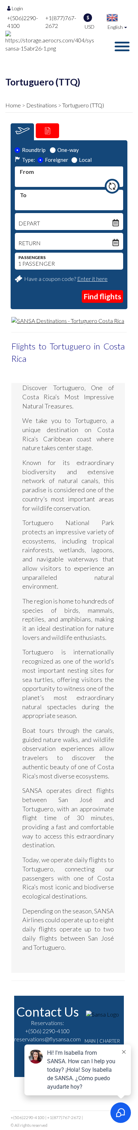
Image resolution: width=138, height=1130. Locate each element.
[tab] (22, 131)
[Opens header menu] (122, 46)
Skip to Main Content (71, 3)
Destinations (41, 105)
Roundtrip (34, 150)
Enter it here (92, 278)
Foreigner (56, 160)
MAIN (90, 1041)
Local (85, 160)
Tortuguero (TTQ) (83, 105)
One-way (68, 150)
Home (13, 105)
